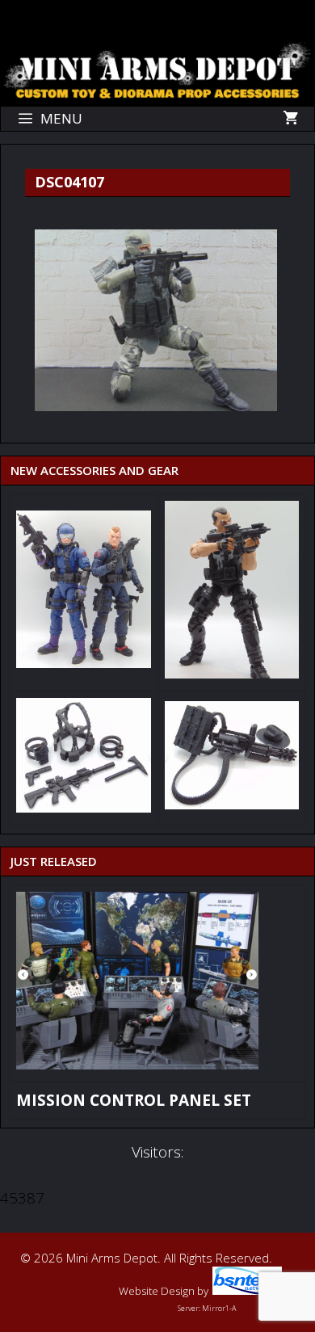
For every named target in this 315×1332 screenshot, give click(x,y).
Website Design (157, 1291)
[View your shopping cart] (290, 119)
